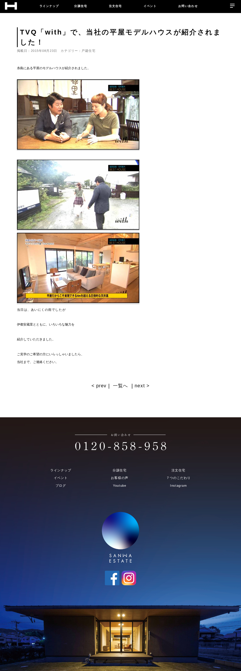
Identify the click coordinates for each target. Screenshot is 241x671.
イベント (61, 478)
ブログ (61, 485)
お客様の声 (119, 478)
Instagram (178, 485)
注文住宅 (178, 470)
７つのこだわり (178, 478)
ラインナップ (60, 470)
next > (141, 385)
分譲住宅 (120, 470)
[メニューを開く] (232, 5)
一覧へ (120, 385)
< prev (100, 385)
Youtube (119, 485)
